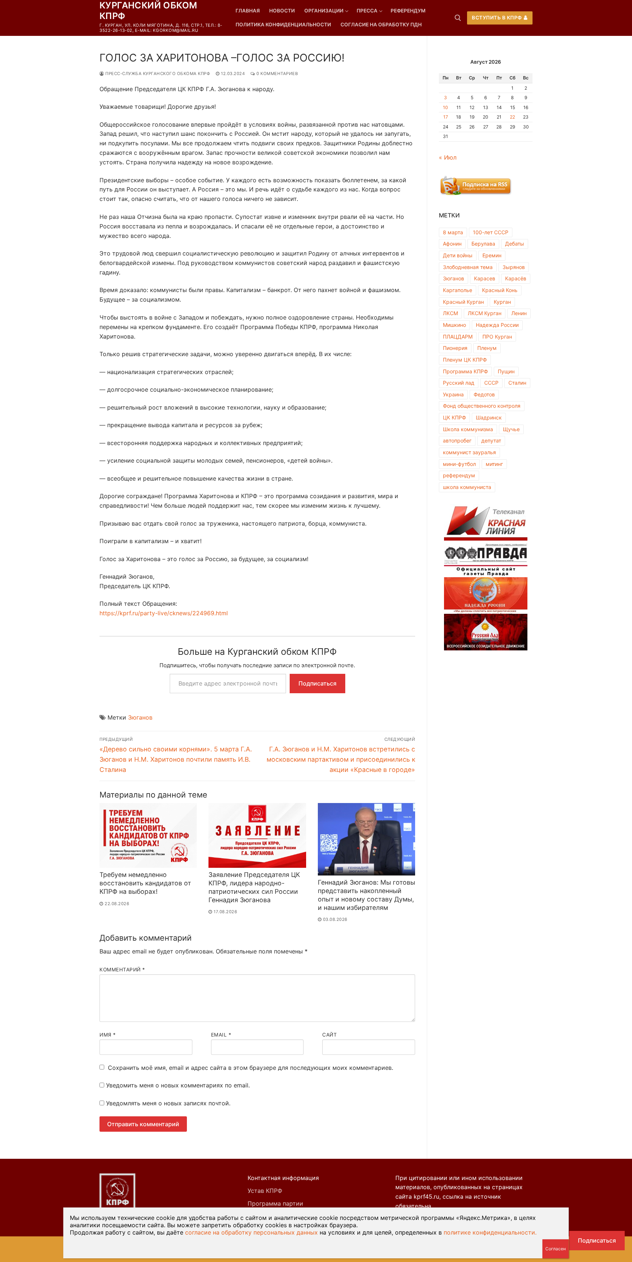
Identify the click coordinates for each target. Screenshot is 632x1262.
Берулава (483, 243)
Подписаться (317, 683)
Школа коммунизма (468, 429)
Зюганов (140, 717)
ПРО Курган (497, 336)
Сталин (517, 383)
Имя (107, 1035)
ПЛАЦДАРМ (458, 336)
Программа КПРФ (465, 371)
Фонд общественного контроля (481, 406)
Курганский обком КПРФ (148, 10)
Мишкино (454, 325)
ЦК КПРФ (454, 417)
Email (221, 1035)
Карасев (484, 278)
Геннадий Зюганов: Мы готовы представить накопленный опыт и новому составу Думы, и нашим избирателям (366, 894)
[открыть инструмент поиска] (458, 18)
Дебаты (514, 243)
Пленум (487, 348)
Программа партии (275, 1203)
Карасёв (515, 278)
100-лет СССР (490, 232)
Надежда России (497, 325)
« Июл (447, 157)
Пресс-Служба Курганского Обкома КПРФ (157, 73)
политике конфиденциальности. (490, 1232)
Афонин (452, 243)
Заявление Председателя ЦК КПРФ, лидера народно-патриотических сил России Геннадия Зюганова (254, 887)
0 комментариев (276, 73)
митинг (494, 464)
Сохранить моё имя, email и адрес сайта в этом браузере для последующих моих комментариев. (250, 1067)
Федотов (484, 394)
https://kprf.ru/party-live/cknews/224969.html (163, 613)
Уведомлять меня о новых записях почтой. (168, 1103)
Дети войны (458, 255)
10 (445, 107)
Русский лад (458, 383)
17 (445, 117)
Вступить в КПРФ (497, 17)
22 (512, 117)
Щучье (511, 429)
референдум (459, 475)
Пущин (506, 371)
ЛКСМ (450, 313)
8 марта (453, 232)
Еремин (491, 255)
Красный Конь (500, 290)
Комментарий (122, 969)
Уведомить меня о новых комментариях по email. (178, 1085)
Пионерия (455, 348)
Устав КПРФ (265, 1190)
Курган (502, 302)
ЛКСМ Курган (484, 313)
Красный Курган (463, 302)
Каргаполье (457, 290)
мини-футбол (459, 464)
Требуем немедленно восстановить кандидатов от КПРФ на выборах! (145, 883)
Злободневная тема (468, 267)
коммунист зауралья (469, 452)
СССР (491, 383)
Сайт (329, 1035)
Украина (453, 394)
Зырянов (514, 267)
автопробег (457, 440)
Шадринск (489, 417)
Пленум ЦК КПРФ (465, 359)
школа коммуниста (467, 487)
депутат (491, 440)
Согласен (555, 1248)
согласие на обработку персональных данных (251, 1232)
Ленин (519, 313)
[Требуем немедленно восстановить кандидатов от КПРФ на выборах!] (148, 835)
